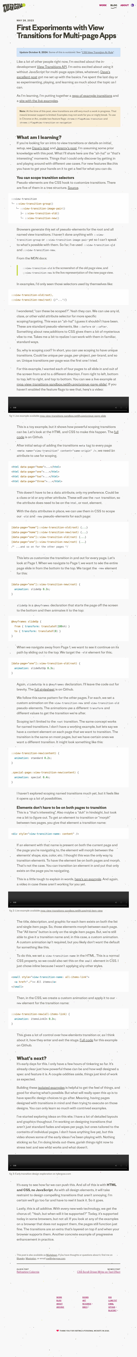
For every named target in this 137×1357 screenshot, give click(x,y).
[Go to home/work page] (13, 8)
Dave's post (40, 148)
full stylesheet (44, 689)
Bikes (84, 1307)
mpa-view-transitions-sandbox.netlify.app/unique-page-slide (73, 415)
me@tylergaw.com (55, 1258)
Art (84, 1301)
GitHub (111, 1307)
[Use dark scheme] (132, 5)
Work (103, 5)
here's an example (88, 879)
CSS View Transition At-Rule (97, 52)
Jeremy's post (66, 148)
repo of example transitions (92, 96)
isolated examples (51, 1088)
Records (86, 1304)
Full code (86, 1040)
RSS (110, 1297)
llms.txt (112, 1301)
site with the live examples (38, 101)
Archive (60, 1307)
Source (73, 188)
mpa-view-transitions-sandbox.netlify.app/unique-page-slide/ (62, 384)
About (124, 5)
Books (85, 1297)
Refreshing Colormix (28, 1271)
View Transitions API (52, 67)
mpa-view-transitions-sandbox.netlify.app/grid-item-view (71, 910)
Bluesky (21, 1258)
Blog (113, 5)
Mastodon (31, 1258)
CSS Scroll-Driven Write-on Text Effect (98, 1271)
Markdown (51, 1254)
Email (111, 1304)
